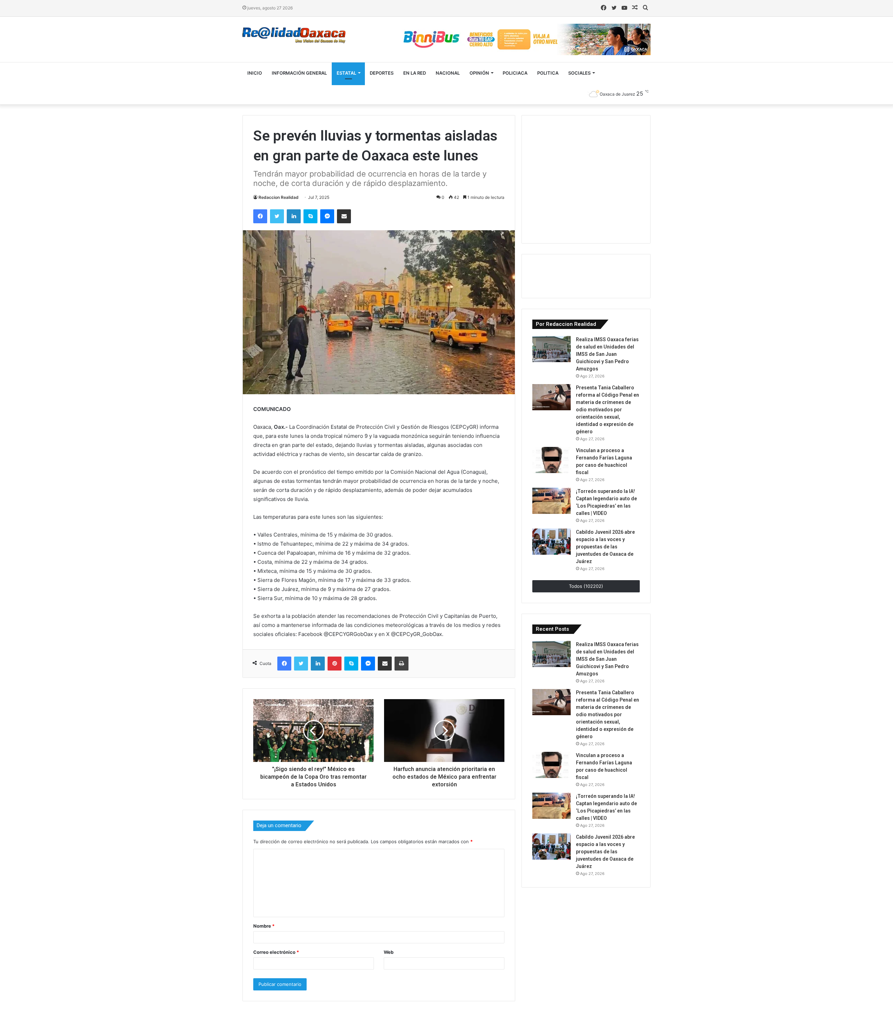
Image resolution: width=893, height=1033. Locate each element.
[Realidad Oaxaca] (294, 35)
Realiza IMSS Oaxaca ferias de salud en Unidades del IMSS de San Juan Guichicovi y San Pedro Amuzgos (607, 354)
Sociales (579, 73)
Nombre (264, 926)
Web (388, 952)
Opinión (479, 73)
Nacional (448, 73)
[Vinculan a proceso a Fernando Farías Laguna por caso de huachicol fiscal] (551, 460)
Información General (299, 73)
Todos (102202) (586, 586)
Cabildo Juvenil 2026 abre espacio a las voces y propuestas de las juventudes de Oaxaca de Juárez (605, 546)
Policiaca (515, 73)
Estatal (346, 73)
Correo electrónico (276, 952)
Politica (547, 73)
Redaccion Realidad (278, 197)
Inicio (254, 73)
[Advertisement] (584, 178)
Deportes (381, 73)
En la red (414, 73)
